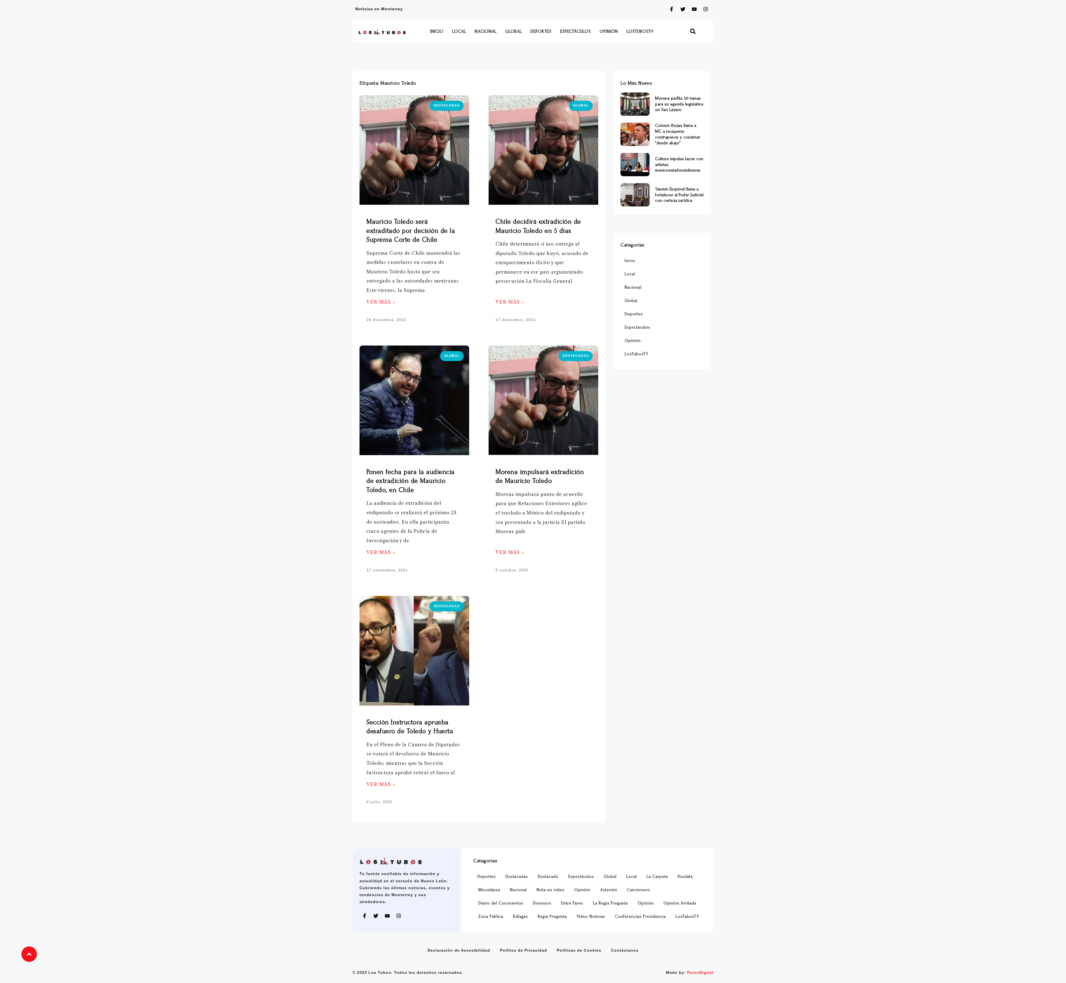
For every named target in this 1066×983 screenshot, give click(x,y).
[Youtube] (694, 9)
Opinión (609, 31)
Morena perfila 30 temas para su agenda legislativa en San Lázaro (679, 104)
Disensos (542, 903)
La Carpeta (657, 876)
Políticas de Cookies (579, 950)
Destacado (548, 876)
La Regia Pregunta (610, 903)
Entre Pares (572, 903)
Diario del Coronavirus (500, 903)
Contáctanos (624, 950)
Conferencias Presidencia (640, 916)
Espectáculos (575, 31)
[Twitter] (683, 9)
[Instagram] (706, 9)
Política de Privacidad (523, 950)
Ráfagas (520, 916)
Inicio (437, 31)
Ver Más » (380, 302)
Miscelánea (489, 890)
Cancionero (638, 890)
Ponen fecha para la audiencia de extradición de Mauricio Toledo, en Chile (410, 481)
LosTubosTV (640, 31)
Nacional (486, 31)
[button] (693, 31)
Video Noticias (591, 916)
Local (459, 31)
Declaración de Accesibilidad (459, 950)
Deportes (541, 31)
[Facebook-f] (672, 9)
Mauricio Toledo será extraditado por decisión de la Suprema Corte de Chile (410, 230)
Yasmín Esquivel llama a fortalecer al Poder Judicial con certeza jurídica (679, 194)
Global (513, 31)
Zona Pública (490, 916)
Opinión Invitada (679, 903)
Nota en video (551, 890)
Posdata (685, 876)
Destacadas (517, 876)
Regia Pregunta (552, 916)
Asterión (608, 890)
